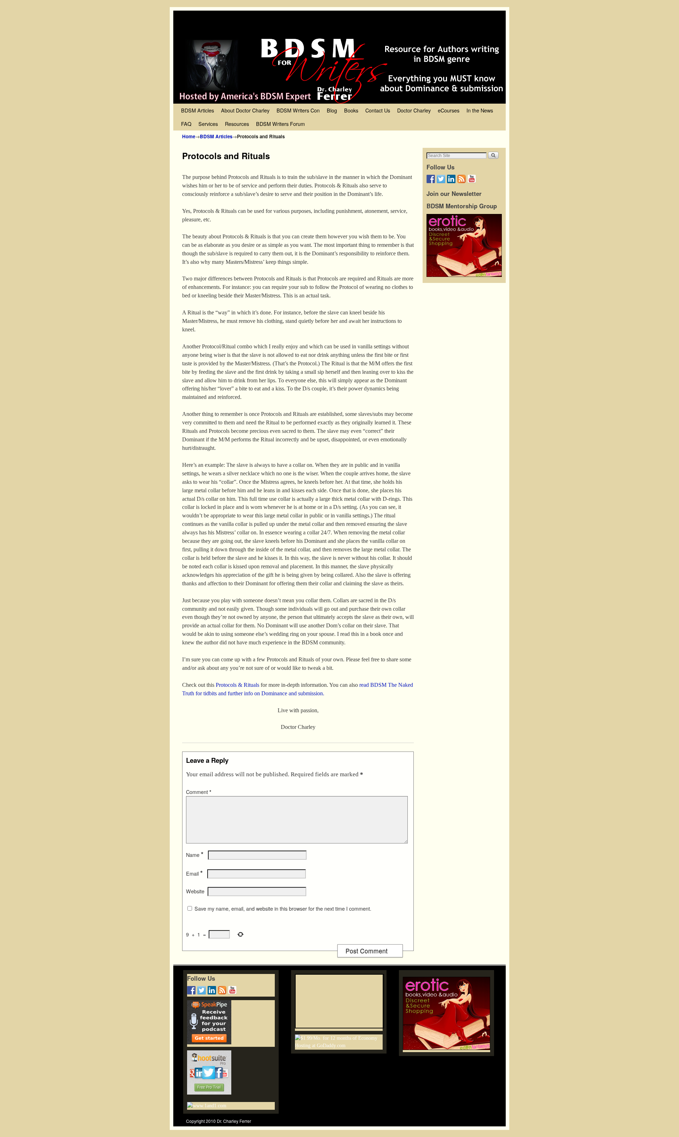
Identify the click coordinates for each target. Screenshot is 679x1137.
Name (194, 854)
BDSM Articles (197, 110)
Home (188, 136)
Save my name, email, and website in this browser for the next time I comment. (283, 908)
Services (208, 123)
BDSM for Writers (249, 23)
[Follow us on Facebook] (430, 179)
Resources (237, 123)
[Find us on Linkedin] (451, 179)
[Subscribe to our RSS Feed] (461, 179)
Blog (332, 110)
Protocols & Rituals (236, 685)
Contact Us (377, 110)
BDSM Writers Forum (280, 123)
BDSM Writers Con (298, 110)
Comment (198, 791)
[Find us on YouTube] (472, 179)
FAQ (186, 123)
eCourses (448, 110)
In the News (479, 110)
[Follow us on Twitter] (441, 179)
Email (194, 873)
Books (351, 110)
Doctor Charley (414, 110)
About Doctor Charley (245, 110)
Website (195, 891)
